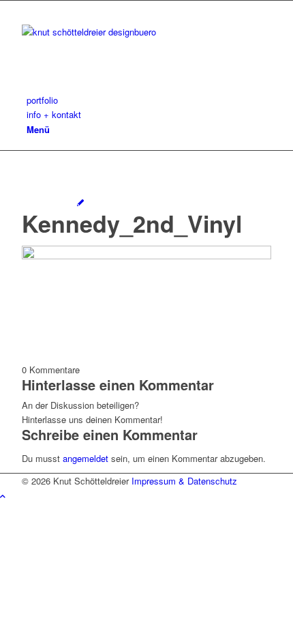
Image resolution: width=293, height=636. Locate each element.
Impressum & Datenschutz (184, 480)
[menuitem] (149, 100)
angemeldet (85, 458)
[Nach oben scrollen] (2, 495)
